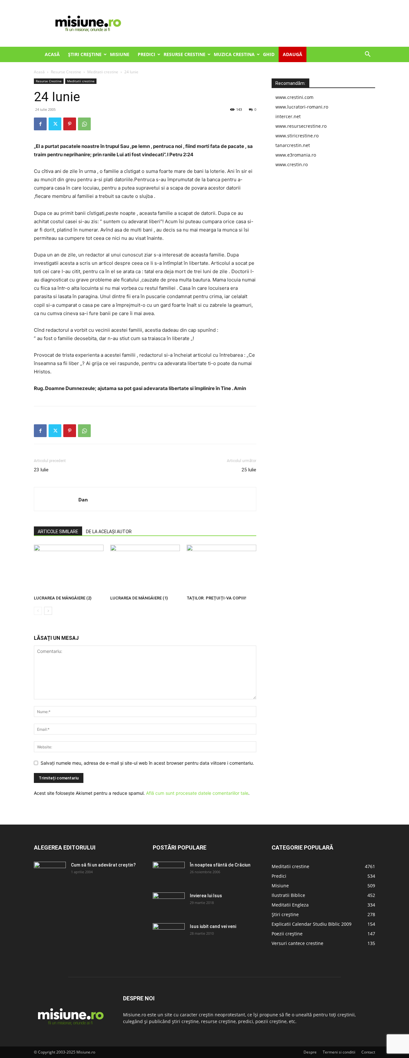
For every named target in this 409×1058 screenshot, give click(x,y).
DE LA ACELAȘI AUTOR (109, 531)
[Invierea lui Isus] (169, 903)
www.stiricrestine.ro (297, 136)
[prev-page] (38, 611)
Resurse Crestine (184, 54)
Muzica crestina (234, 54)
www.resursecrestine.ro (301, 126)
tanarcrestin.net (292, 145)
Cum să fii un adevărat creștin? (103, 864)
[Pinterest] (69, 124)
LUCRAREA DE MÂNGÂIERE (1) (139, 598)
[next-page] (48, 611)
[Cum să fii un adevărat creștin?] (50, 873)
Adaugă (292, 54)
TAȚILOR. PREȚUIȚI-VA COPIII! (216, 598)
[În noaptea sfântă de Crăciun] (169, 873)
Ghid (268, 54)
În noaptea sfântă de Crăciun (220, 864)
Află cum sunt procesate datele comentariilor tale (197, 793)
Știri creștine (85, 54)
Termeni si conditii (339, 1052)
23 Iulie (41, 470)
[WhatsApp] (84, 124)
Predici (146, 54)
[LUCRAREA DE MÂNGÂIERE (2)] (69, 569)
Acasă (52, 54)
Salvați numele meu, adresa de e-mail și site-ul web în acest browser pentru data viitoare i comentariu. (147, 763)
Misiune (119, 54)
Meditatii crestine (102, 72)
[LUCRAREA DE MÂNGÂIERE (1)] (145, 569)
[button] (367, 55)
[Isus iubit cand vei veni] (169, 934)
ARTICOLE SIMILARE (58, 531)
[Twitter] (55, 124)
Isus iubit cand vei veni (213, 926)
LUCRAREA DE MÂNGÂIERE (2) (62, 598)
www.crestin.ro (291, 164)
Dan (83, 499)
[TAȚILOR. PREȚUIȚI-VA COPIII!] (221, 569)
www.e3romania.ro (295, 155)
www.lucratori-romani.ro (301, 107)
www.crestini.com (294, 97)
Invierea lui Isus (206, 895)
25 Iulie (249, 470)
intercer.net (288, 116)
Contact (368, 1052)
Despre (310, 1052)
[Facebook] (40, 124)
